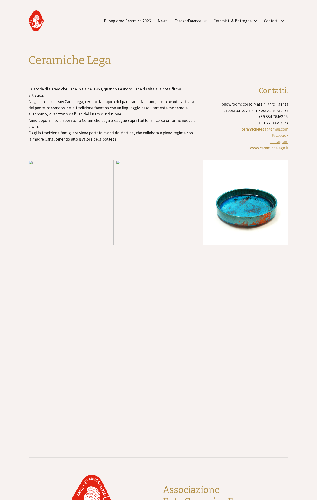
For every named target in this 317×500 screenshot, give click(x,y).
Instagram (279, 141)
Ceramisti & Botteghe (232, 21)
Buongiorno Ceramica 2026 (127, 21)
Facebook (280, 135)
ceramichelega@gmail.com (264, 129)
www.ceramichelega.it (269, 148)
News (163, 21)
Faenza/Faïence (188, 21)
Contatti (271, 21)
